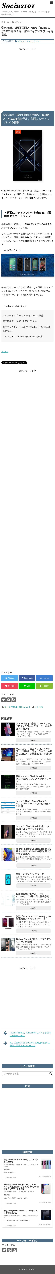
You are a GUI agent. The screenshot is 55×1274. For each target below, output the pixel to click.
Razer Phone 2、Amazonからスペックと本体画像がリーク (30, 1034)
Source (4, 351)
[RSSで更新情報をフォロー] (13, 699)
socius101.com (11, 1177)
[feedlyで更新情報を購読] (8, 699)
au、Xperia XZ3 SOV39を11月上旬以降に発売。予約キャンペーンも (30, 1044)
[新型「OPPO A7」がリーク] (8, 879)
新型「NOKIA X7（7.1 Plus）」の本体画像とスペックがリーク (33, 917)
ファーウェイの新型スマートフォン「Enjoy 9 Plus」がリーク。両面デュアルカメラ (34, 726)
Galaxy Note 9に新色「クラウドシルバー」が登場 (33, 940)
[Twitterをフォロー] (3, 699)
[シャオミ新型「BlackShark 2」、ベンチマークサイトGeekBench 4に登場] (8, 806)
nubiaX (26, 707)
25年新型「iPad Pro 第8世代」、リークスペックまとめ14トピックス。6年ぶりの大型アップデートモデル (21, 1186)
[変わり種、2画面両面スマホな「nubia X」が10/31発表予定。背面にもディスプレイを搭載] (44, 678)
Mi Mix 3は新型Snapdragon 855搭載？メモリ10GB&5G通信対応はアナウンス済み (33, 851)
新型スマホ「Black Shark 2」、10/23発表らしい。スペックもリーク (33, 779)
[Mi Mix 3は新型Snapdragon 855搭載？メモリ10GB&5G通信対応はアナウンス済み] (8, 854)
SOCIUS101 (30, 1270)
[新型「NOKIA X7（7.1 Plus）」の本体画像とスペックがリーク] (8, 922)
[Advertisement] (27, 78)
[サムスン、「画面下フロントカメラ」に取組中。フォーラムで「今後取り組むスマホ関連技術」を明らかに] (8, 754)
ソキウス (39, 707)
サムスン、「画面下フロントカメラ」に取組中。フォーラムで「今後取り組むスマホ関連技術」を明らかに (34, 752)
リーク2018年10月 (13, 707)
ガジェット (21, 41)
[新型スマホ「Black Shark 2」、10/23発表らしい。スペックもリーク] (8, 782)
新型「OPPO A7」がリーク (30, 874)
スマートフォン (33, 41)
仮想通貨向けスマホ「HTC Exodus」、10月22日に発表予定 (32, 895)
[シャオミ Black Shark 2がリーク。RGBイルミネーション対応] (8, 832)
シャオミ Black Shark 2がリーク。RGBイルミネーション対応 (34, 827)
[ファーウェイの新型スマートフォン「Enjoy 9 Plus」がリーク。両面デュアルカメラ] (8, 729)
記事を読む (33, 740)
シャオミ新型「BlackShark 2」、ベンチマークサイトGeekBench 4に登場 (33, 803)
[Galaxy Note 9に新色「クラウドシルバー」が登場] (8, 944)
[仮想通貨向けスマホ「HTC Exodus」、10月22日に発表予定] (8, 899)
